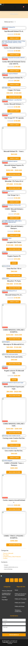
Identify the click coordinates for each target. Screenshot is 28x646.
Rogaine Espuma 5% (14, 256)
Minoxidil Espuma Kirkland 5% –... (14, 78)
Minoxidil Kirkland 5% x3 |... (14, 295)
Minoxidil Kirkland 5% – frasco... (14, 151)
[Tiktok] (20, 580)
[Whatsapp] (7, 580)
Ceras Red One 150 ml (14, 268)
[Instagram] (16, 580)
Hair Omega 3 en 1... (14, 195)
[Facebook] (12, 580)
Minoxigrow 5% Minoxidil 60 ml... (14, 344)
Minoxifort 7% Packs (14, 281)
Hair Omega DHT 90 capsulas (14, 118)
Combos (5, 558)
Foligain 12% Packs (14, 90)
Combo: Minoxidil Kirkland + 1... (14, 48)
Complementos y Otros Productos (12, 556)
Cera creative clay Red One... (14, 451)
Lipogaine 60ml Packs (14, 242)
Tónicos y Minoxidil (8, 553)
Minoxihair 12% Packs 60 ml (14, 181)
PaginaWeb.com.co (7, 642)
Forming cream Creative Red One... (14, 438)
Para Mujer (6, 555)
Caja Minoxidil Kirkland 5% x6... (14, 31)
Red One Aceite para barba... (14, 357)
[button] (15, 7)
